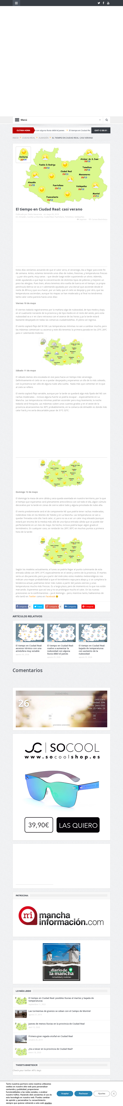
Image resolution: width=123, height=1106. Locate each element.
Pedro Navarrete (35, 132)
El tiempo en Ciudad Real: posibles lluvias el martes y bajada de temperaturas (61, 917)
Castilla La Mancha (35, 135)
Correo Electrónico (99, 137)
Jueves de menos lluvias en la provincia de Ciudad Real (56, 941)
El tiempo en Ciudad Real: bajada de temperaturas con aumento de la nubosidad (76, 48)
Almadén (22, 135)
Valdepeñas (79, 135)
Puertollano (59, 135)
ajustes (48, 1103)
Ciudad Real (49, 135)
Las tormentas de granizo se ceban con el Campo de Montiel (59, 929)
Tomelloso (69, 135)
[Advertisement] (61, 168)
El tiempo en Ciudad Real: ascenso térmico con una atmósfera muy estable (29, 566)
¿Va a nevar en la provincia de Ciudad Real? (50, 966)
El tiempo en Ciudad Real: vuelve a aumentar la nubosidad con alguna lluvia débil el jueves (60, 567)
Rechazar (83, 1093)
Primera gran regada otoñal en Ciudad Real (50, 954)
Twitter (32, 514)
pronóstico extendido (61, 642)
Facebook (50, 514)
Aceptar (65, 1093)
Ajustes (101, 1093)
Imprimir (83, 137)
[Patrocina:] (61, 835)
